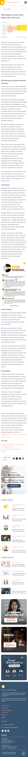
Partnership (4, 715)
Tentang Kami (5, 708)
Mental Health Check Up (13, 2)
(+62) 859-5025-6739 (8, 724)
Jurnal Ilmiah (5, 712)
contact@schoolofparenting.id (10, 727)
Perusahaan (4, 721)
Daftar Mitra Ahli (5, 705)
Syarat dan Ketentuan (7, 710)
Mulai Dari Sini (14, 486)
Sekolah (3, 717)
